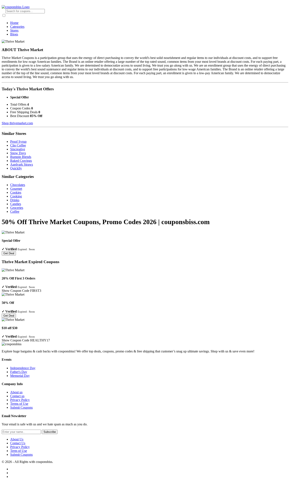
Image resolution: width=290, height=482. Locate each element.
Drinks (14, 200)
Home (14, 23)
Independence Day (22, 368)
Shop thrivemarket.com (17, 123)
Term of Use (18, 451)
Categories (17, 26)
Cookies (15, 192)
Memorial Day (20, 375)
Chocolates (17, 185)
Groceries (16, 208)
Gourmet (16, 188)
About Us (16, 439)
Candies (15, 204)
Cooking (16, 196)
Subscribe (50, 431)
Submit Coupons (21, 407)
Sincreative (17, 149)
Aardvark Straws (21, 164)
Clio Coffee (18, 145)
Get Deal (8, 253)
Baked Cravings (21, 160)
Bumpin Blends (20, 157)
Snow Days (18, 153)
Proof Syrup (18, 141)
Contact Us (17, 443)
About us (16, 392)
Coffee (14, 211)
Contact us (17, 396)
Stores (14, 30)
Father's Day (18, 372)
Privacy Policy (20, 400)
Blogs (14, 34)
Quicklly (16, 168)
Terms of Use (19, 403)
